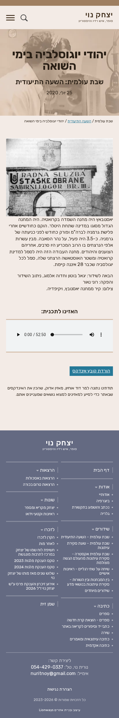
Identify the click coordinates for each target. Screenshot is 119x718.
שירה (105, 632)
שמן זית (47, 604)
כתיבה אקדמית (97, 645)
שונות (49, 500)
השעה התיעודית (79, 121)
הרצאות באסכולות (40, 478)
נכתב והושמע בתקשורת (90, 507)
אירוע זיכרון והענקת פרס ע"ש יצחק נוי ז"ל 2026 (32, 586)
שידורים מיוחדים (97, 590)
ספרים (104, 613)
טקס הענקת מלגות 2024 (34, 567)
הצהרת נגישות (59, 689)
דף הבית (101, 470)
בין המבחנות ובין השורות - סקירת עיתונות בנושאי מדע (88, 581)
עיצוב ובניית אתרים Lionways (59, 710)
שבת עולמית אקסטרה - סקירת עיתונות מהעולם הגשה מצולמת (86, 558)
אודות (103, 487)
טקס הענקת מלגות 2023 (34, 560)
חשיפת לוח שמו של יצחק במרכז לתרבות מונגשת (35, 552)
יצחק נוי (96, 17)
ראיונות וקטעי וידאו (40, 513)
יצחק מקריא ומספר (40, 507)
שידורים (101, 529)
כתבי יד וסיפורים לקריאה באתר (85, 626)
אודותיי (104, 494)
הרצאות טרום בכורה (39, 484)
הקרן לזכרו (46, 537)
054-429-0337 (47, 667)
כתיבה (102, 606)
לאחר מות (47, 543)
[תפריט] (10, 21)
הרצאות (47, 470)
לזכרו (49, 529)
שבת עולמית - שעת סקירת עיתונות (88, 545)
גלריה (105, 513)
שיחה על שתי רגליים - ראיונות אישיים (86, 571)
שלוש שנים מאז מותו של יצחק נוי (31, 575)
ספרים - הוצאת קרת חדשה (88, 620)
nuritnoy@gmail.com (53, 673)
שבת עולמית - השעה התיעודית (85, 537)
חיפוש (24, 17)
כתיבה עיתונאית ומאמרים (89, 639)
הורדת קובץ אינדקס (91, 371)
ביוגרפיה (102, 500)
